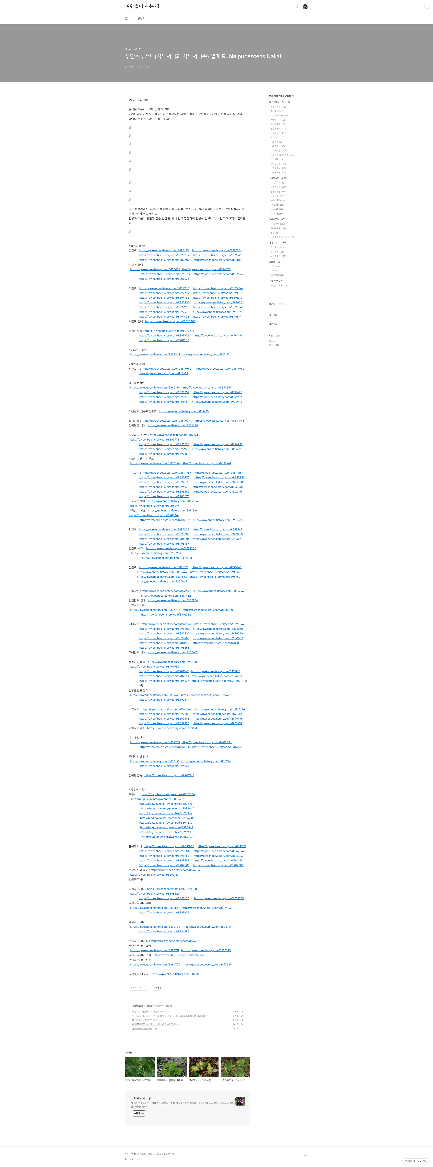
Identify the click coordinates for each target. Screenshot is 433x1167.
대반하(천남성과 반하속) (145, 1020)
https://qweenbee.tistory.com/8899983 (164, 723)
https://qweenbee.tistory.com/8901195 (218, 335)
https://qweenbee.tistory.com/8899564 (164, 453)
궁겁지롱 (276, 232)
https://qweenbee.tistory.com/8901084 (154, 666)
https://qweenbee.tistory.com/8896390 (164, 491)
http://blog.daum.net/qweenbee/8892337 (157, 799)
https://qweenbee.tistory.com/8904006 (164, 539)
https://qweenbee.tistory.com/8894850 (178, 955)
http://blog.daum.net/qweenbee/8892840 (167, 808)
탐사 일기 (277, 247)
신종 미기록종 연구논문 (282, 237)
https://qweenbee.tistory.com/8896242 (219, 302)
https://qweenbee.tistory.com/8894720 (155, 964)
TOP (305, 1155)
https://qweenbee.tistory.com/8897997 (164, 449)
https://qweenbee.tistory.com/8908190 (218, 259)
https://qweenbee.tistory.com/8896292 (218, 444)
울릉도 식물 (278, 191)
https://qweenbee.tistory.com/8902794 (164, 676)
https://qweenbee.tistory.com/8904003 (217, 676)
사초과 (276, 142)
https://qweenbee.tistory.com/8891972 (218, 297)
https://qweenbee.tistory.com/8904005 (165, 747)
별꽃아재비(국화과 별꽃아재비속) (150, 1011)
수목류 (276, 111)
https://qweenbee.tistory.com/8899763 (154, 874)
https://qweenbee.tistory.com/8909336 (217, 747)
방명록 (141, 18)
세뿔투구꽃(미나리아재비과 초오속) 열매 (153, 1024)
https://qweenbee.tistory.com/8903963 (155, 354)
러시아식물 (277, 213)
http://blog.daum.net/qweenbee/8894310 (166, 818)
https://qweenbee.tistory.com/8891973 (166, 624)
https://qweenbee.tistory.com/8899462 (166, 595)
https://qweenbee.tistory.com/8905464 (154, 515)
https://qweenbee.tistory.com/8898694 (165, 274)
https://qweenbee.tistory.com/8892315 (169, 330)
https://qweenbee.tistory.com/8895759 (164, 392)
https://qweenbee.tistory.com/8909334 (206, 742)
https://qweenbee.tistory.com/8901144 (215, 671)
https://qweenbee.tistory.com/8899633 (164, 335)
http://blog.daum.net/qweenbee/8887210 (165, 803)
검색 (297, 6)
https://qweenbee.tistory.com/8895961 (206, 463)
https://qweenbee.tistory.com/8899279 (164, 255)
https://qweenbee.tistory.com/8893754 (164, 851)
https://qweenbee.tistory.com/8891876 (163, 567)
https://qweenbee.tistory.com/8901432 (217, 723)
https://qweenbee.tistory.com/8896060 (218, 628)
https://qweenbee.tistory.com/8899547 (164, 699)
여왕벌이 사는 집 (142, 6)
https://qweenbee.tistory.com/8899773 (219, 898)
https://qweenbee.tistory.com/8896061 (164, 766)
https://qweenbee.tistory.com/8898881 (177, 974)
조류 (274, 266)
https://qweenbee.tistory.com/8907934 (173, 600)
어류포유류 (277, 275)
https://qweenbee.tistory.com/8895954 (164, 529)
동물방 (274, 261)
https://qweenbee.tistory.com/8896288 (218, 486)
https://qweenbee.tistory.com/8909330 (218, 520)
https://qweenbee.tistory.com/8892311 (174, 434)
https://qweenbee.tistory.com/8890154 (155, 387)
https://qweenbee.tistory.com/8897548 (217, 529)
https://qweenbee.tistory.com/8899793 (217, 397)
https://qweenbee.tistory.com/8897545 (207, 964)
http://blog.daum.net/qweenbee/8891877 (168, 836)
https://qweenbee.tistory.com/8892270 (164, 477)
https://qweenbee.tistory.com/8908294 (156, 553)
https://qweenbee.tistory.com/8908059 (165, 520)
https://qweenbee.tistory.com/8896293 (219, 591)
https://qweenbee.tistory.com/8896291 (175, 941)
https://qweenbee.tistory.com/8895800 (164, 628)
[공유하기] (141, 987)
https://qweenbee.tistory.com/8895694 (162, 572)
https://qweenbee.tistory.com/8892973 (155, 742)
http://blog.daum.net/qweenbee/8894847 (166, 827)
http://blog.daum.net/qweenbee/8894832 (165, 822)
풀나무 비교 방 (279, 228)
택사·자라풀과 (278, 150)
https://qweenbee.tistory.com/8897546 (220, 709)
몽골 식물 (277, 196)
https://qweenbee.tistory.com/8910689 (163, 373)
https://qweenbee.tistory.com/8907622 (164, 316)
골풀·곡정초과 (278, 128)
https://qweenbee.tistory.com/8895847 (219, 624)
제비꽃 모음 (278, 163)
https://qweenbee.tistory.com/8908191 (217, 316)
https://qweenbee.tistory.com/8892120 (166, 591)
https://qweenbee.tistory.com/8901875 (218, 311)
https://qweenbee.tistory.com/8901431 (164, 401)
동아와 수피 (278, 124)
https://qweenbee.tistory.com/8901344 (169, 775)
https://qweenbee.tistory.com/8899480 (164, 638)
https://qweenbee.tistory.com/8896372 (206, 269)
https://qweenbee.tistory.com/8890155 (164, 250)
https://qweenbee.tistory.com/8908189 (164, 543)
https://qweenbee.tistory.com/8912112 (205, 354)
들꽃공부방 (277, 219)
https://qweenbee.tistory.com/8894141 (206, 926)
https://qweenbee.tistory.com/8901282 (164, 340)
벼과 (274, 137)
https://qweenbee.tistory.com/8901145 (218, 860)
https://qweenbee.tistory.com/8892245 (164, 302)
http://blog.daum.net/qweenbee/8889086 (168, 794)
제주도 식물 (278, 187)
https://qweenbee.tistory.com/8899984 (173, 501)
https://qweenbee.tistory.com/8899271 (166, 420)
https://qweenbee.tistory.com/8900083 (218, 638)
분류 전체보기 (280, 96)
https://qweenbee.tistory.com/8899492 (206, 695)
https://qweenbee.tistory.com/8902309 (164, 259)
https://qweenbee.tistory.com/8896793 (206, 950)
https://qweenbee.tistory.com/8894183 (164, 297)
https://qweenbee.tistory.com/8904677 (164, 680)
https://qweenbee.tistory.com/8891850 (169, 846)
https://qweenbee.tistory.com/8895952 (164, 855)
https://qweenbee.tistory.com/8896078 (164, 486)
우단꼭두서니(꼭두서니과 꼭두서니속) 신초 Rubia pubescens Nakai (168, 1015)
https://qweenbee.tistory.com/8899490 (218, 255)
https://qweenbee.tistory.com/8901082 (217, 643)
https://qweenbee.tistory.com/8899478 (218, 718)
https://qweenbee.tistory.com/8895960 (217, 567)
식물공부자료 (278, 224)
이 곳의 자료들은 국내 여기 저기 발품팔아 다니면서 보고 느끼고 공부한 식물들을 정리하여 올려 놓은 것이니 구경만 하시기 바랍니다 (182, 1105)
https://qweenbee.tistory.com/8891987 (166, 472)
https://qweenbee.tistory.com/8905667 (173, 652)
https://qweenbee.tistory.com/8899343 (164, 718)
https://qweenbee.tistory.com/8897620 (217, 392)
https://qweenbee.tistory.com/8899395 (164, 397)
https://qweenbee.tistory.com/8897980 (164, 307)
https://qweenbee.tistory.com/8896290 (164, 931)
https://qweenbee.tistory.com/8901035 (164, 643)
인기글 (282, 304)
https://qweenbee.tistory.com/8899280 (164, 714)
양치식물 (276, 159)
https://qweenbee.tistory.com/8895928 (218, 482)
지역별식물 (278, 178)
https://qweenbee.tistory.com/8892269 (218, 288)
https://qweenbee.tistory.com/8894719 (154, 950)
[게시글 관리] (145, 987)
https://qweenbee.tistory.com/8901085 (173, 661)
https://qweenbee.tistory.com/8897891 (154, 761)
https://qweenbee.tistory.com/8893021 (155, 269)
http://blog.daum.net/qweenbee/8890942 (165, 813)
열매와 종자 (278, 120)
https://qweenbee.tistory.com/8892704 (155, 926)
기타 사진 (275, 280)
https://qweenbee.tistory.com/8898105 (164, 898)
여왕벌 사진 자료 (279, 285)
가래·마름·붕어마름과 (281, 155)
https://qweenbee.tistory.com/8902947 (219, 274)
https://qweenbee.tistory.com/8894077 (218, 293)
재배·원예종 (278, 172)
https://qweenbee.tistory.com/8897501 (217, 250)
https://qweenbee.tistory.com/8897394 (155, 463)
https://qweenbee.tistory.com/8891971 (222, 846)
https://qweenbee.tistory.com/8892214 (206, 761)
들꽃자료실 (137, 1005)
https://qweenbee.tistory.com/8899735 (184, 411)
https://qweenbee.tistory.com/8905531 (218, 539)
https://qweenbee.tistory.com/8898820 (154, 893)
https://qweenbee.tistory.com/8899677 (164, 311)
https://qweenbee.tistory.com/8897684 (217, 714)
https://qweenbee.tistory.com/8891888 (172, 888)
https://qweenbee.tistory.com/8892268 (164, 288)
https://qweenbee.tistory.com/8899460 (218, 534)
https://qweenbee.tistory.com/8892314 (164, 293)
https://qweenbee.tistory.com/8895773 (164, 444)
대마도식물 (277, 205)
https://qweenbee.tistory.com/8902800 (218, 865)
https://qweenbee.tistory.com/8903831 (172, 728)
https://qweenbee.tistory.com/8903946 (217, 401)
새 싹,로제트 (279, 115)
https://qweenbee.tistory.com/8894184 (218, 472)
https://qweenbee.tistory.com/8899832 (207, 907)
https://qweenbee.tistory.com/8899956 (164, 912)
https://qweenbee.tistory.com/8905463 (162, 581)
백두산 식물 (278, 183)
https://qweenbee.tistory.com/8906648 (173, 425)
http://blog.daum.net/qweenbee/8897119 (165, 832)
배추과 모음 (278, 133)
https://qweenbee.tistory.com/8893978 (154, 439)
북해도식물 (277, 200)
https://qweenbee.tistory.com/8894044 (219, 851)
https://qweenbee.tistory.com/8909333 (164, 278)
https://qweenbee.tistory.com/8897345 (167, 709)
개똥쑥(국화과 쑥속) (142, 1028)
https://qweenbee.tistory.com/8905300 (208, 609)
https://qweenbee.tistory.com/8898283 (170, 321)
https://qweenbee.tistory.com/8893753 (220, 477)
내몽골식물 (277, 209)
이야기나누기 (278, 242)
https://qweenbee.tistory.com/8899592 (164, 860)
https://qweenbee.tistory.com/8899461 (216, 449)
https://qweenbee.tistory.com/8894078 (164, 482)
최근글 (272, 304)
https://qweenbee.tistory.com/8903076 (164, 496)
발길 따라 (277, 251)
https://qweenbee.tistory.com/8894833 (215, 572)
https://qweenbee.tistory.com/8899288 (164, 534)
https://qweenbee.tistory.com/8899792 (166, 368)
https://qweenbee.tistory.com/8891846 (173, 510)
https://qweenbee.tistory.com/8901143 (164, 671)
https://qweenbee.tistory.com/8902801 (164, 865)
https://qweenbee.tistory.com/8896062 (219, 855)
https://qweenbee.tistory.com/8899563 (162, 576)
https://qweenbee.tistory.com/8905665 (164, 647)
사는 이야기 (278, 256)
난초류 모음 (278, 168)
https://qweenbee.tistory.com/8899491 (154, 695)
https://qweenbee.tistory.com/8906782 (166, 614)
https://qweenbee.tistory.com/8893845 (206, 387)
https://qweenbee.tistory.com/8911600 (216, 680)
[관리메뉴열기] (427, 5)
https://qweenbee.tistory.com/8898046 (218, 307)
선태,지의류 (277, 146)
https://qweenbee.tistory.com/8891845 (219, 420)
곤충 (274, 271)
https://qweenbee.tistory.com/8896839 (155, 907)
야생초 (149, 1005)
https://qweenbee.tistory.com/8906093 (154, 505)
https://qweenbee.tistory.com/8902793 (218, 491)
